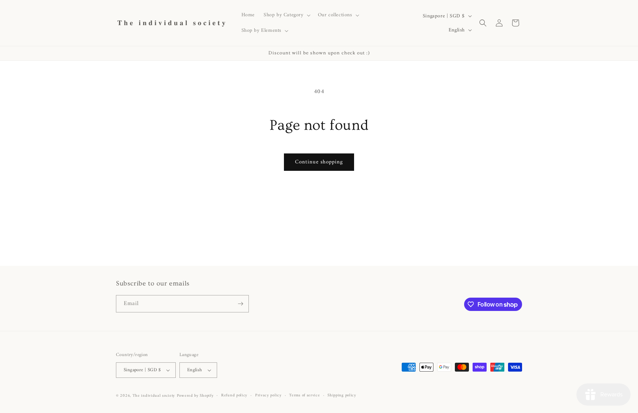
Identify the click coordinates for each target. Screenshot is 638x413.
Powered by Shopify (195, 395)
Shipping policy (341, 395)
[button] (286, 15)
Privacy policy (268, 395)
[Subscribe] (240, 303)
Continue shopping (319, 162)
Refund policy (234, 395)
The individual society (154, 395)
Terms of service (304, 395)
